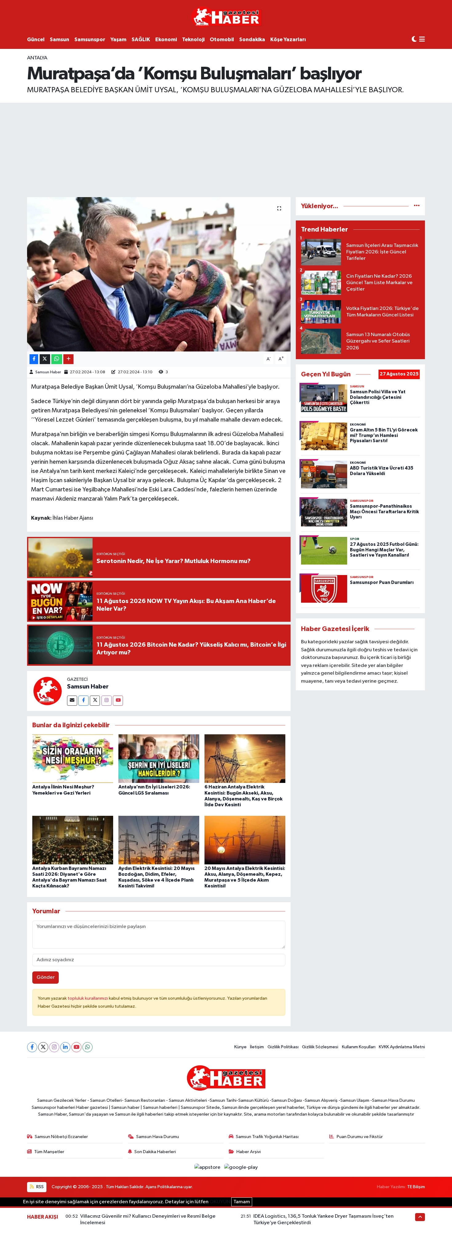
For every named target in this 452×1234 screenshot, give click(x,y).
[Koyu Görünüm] (414, 39)
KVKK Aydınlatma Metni (402, 1047)
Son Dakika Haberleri (155, 1151)
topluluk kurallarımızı (88, 998)
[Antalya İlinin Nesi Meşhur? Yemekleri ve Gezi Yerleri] (72, 758)
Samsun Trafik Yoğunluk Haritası (267, 1136)
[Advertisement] (226, 149)
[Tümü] (417, 206)
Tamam (241, 1201)
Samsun (59, 39)
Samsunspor (89, 39)
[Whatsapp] (87, 1047)
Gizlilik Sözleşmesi (320, 1047)
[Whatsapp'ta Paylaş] (56, 359)
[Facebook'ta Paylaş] (34, 359)
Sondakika (252, 39)
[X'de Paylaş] (45, 359)
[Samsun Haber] (47, 690)
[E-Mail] (72, 701)
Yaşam (118, 39)
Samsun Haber (48, 372)
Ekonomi (166, 39)
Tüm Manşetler (49, 1151)
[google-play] (241, 1167)
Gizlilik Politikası (283, 1047)
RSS (39, 1186)
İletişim (257, 1047)
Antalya (37, 58)
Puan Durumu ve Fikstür (360, 1136)
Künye (240, 1047)
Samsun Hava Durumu (157, 1136)
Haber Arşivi (248, 1151)
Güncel (36, 39)
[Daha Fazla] (68, 359)
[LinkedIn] (65, 1047)
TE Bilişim (416, 1186)
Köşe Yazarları (288, 39)
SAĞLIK (141, 39)
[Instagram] (106, 701)
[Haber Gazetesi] (226, 17)
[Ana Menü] (422, 39)
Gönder (46, 977)
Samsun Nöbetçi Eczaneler (61, 1136)
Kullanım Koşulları (358, 1047)
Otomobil (222, 39)
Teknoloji (193, 39)
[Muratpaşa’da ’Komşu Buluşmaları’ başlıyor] (159, 274)
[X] (43, 1047)
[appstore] (208, 1167)
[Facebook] (83, 701)
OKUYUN (219, 1201)
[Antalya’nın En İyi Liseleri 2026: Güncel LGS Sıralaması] (158, 758)
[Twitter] (95, 701)
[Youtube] (118, 701)
